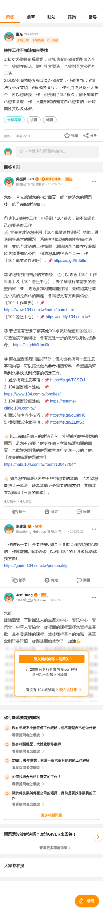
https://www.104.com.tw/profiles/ (32, 394)
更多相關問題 (51, 815)
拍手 (22, 511)
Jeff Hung (24, 595)
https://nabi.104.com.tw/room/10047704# (40, 464)
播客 (93, 17)
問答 (10, 17)
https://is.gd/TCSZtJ (67, 380)
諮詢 (72, 17)
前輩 (31, 17)
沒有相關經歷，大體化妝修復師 (36, 744)
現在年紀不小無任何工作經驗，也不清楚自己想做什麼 (54, 728)
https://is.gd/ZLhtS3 (67, 422)
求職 (33, 120)
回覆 (86, 511)
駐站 (52, 17)
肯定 (54, 511)
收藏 (74, 135)
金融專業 (14, 120)
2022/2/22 (31, 34)
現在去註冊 (68, 690)
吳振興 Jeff (25, 179)
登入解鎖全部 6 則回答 (51, 659)
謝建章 (21, 526)
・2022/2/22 (75, 531)
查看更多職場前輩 (54, 848)
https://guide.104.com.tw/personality (35, 565)
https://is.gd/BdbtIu (70, 260)
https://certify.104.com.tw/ (68, 317)
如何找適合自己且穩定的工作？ (36, 777)
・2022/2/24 (53, 184)
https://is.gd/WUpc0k (31, 345)
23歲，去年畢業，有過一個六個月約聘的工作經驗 (51, 760)
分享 (93, 135)
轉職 (49, 120)
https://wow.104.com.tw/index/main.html (39, 310)
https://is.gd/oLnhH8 (68, 415)
